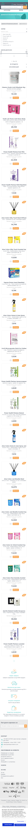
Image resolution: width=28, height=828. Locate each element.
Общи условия (5, 806)
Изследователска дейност (7, 776)
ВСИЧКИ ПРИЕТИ (8, 824)
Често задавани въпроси (7, 758)
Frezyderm (3, 800)
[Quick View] (10, 97)
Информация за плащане (7, 753)
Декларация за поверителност (17, 806)
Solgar (17, 800)
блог (2, 777)
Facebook (2, 747)
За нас (2, 772)
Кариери (3, 774)
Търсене (25, 726)
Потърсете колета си (6, 756)
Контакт (3, 760)
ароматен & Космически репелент (9, 23)
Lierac (8, 800)
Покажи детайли (20, 821)
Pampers (19, 802)
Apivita (13, 800)
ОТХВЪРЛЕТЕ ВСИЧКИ (20, 824)
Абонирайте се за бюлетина (8, 761)
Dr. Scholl (22, 800)
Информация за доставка (7, 754)
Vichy (15, 802)
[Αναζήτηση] (25, 7)
